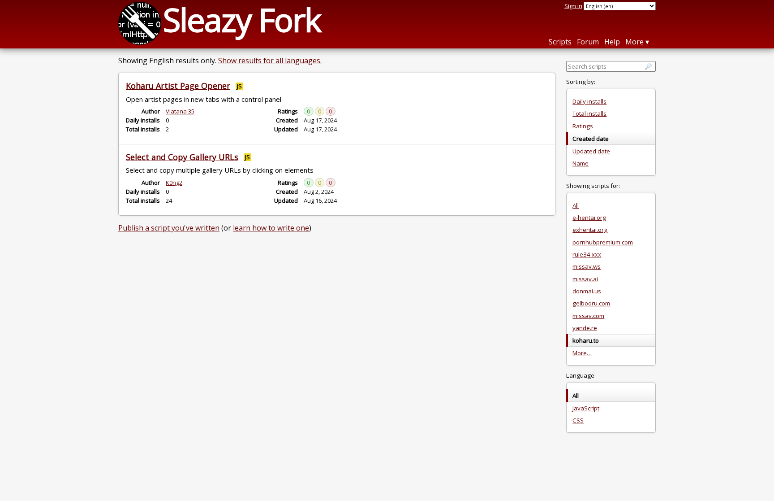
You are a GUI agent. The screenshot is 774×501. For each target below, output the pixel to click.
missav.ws (586, 266)
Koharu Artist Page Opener (178, 85)
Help (612, 42)
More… (582, 353)
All (575, 205)
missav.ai (585, 279)
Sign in (573, 6)
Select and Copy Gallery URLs (182, 157)
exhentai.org (589, 230)
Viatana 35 (180, 111)
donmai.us (586, 291)
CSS (578, 420)
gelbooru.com (591, 303)
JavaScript (585, 408)
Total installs (589, 113)
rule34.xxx (586, 254)
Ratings (582, 126)
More (634, 42)
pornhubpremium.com (602, 242)
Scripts (560, 42)
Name (580, 163)
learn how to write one (271, 228)
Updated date (591, 151)
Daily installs (589, 101)
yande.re (584, 328)
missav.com (588, 316)
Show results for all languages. (270, 60)
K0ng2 (174, 183)
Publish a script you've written (168, 228)
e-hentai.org (589, 217)
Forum (588, 42)
